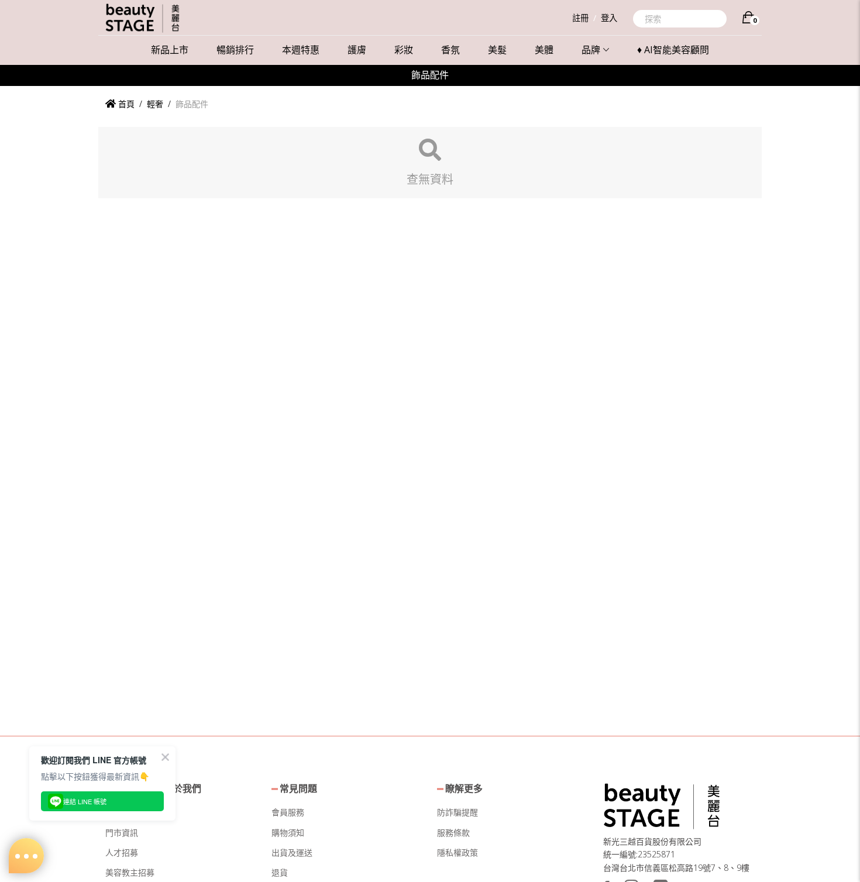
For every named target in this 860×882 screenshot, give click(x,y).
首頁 (125, 103)
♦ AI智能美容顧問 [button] (673, 49)
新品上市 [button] (169, 49)
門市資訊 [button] (121, 832)
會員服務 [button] (287, 812)
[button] (661, 804)
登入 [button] (609, 17)
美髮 (497, 49)
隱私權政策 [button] (457, 852)
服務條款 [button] (453, 832)
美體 (544, 49)
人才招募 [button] (121, 852)
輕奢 (155, 103)
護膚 (357, 49)
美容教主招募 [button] (129, 872)
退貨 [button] (279, 872)
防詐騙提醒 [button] (457, 812)
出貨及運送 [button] (291, 852)
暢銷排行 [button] (235, 49)
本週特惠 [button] (300, 49)
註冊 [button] (580, 17)
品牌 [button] (591, 49)
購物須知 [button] (287, 832)
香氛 (450, 49)
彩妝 (403, 49)
